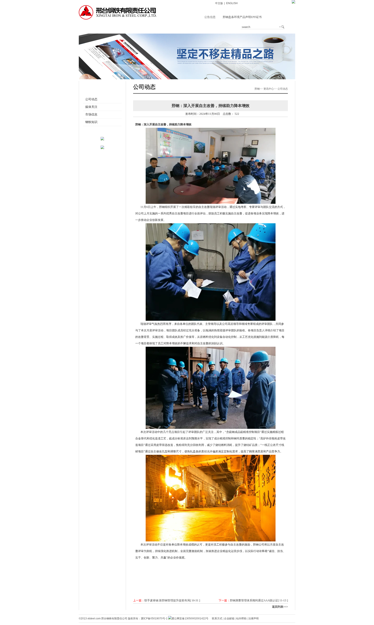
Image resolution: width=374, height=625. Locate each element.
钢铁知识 (91, 122)
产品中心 (141, 27)
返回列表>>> (280, 606)
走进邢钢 (98, 27)
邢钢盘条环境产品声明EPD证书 (242, 17)
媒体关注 (91, 106)
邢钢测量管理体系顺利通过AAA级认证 (254, 600)
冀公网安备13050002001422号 (190, 618)
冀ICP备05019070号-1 (154, 618)
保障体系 (184, 27)
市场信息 (91, 114)
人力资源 (227, 27)
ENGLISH (232, 3)
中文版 (219, 3)
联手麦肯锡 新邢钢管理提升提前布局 (167, 600)
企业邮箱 (229, 618)
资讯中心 (120, 27)
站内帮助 (241, 618)
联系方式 (217, 618)
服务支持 (162, 27)
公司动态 (91, 99)
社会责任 (205, 27)
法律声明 (253, 618)
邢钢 (257, 88)
